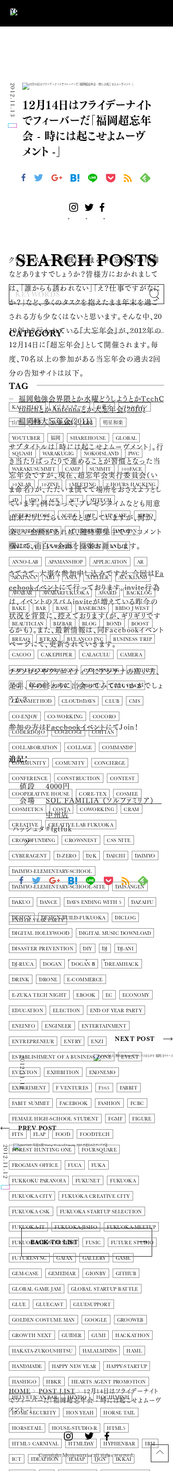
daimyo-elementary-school (52, 871)
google (96, 1320)
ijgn (100, 1459)
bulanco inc (85, 639)
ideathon (45, 1459)
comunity (70, 763)
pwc (133, 454)
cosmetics (27, 809)
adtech (101, 500)
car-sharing (102, 670)
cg (16, 686)
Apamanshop (65, 562)
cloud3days (78, 701)
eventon (24, 1072)
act (74, 500)
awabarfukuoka (66, 593)
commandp (117, 748)
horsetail (27, 1428)
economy (135, 995)
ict (16, 1459)
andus (91, 546)
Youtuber (26, 438)
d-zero (66, 856)
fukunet (87, 1181)
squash (22, 454)
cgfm (36, 686)
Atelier (97, 577)
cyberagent (29, 856)
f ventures (72, 1088)
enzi (97, 1041)
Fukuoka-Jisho (76, 1227)
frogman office (35, 1165)
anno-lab (25, 562)
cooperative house (40, 794)
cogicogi (68, 732)
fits (18, 1134)
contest (122, 778)
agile (69, 515)
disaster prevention (42, 949)
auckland (132, 577)
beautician (27, 624)
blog (89, 624)
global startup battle (104, 1289)
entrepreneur (33, 1041)
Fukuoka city (32, 1196)
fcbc (137, 1103)
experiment (29, 1088)
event (130, 1057)
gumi (98, 1335)
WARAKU (63, 423)
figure (142, 1119)
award (107, 593)
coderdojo (28, 732)
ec (109, 995)
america (24, 546)
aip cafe (115, 515)
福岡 (56, 438)
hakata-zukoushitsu (42, 1351)
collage (79, 748)
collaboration (35, 748)
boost (140, 624)
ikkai (123, 1459)
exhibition (63, 1072)
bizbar (62, 624)
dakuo (21, 902)
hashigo (24, 1382)
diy (87, 949)
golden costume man (43, 1320)
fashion (109, 1103)
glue (19, 1304)
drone (48, 980)
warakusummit (33, 469)
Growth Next (32, 1335)
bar (41, 608)
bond (114, 624)
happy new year (74, 1366)
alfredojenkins (35, 531)
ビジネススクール (69, 407)
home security (34, 1413)
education (27, 1011)
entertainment (104, 1026)
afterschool (31, 515)
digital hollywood (40, 933)
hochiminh (112, 1397)
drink (20, 980)
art (50, 577)
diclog (125, 918)
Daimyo (145, 856)
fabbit (129, 1088)
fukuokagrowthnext (44, 1243)
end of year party (116, 1011)
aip (90, 515)
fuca (75, 1165)
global (126, 438)
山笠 (17, 423)
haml (134, 1351)
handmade (27, 1366)
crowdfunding (33, 840)
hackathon (132, 1335)
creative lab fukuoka (81, 825)
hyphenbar (119, 1444)
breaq (21, 639)
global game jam (36, 1289)
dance (48, 902)
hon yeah (80, 1413)
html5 (116, 1428)
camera (131, 655)
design (21, 918)
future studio (132, 1243)
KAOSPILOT (27, 407)
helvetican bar (35, 1397)
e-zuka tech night (39, 995)
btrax (48, 639)
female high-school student (55, 1119)
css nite (119, 840)
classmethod (32, 701)
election (66, 1011)
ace (54, 500)
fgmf (115, 1119)
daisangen (130, 887)
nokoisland (101, 454)
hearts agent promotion (108, 1382)
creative (25, 825)
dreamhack (122, 964)
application (110, 562)
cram (131, 809)
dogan (52, 964)
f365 (104, 1088)
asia (71, 577)
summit (100, 469)
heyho (76, 1397)
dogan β (83, 964)
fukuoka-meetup (131, 1227)
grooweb (130, 1320)
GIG (128, 354)
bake (19, 608)
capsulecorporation (43, 670)
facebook (73, 1103)
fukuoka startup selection (101, 1212)
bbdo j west (132, 608)
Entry (72, 1041)
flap (39, 1134)
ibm (150, 1444)
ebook (85, 995)
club (112, 701)
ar (140, 562)
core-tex (92, 794)
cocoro (104, 717)
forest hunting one (42, 1150)
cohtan (103, 732)
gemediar (62, 1274)
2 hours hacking (131, 485)
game (123, 1258)
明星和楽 (113, 423)
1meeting (82, 485)
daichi (115, 856)
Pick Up (30, 354)
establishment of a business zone (61, 1057)
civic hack (126, 686)
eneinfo (23, 1026)
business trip (132, 639)
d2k (91, 856)
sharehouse (88, 438)
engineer (58, 1026)
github (126, 1274)
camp (72, 469)
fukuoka (123, 1181)
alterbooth (86, 531)
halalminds (100, 1351)
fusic (93, 1243)
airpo (145, 515)
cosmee (127, 794)
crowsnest (81, 840)
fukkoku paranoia (39, 1181)
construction (78, 778)
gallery (94, 1258)
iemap (77, 1459)
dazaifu (142, 902)
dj (105, 949)
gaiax (64, 1258)
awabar (22, 593)
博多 (37, 423)
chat (61, 686)
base (62, 608)
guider (72, 1335)
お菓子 (104, 407)
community (29, 763)
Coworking (97, 809)
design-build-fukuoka (73, 918)
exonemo (102, 1072)
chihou (89, 686)
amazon (125, 531)
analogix (59, 546)
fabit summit (31, 1103)
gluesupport (92, 1304)
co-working (65, 717)
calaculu (96, 655)
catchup (142, 670)
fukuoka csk (31, 1212)
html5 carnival (35, 1444)
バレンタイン (135, 407)
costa (61, 809)
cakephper (56, 655)
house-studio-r (74, 1428)
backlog (139, 593)
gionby (96, 1274)
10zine (50, 485)
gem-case (25, 1274)
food (63, 1134)
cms (134, 701)
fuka (98, 1165)
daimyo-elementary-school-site (59, 887)
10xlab (21, 485)
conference (29, 778)
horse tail (119, 1413)
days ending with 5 (94, 902)
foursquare (99, 1150)
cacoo (21, 655)
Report (83, 354)
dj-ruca (22, 964)
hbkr (54, 1382)
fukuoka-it (28, 1227)
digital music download (115, 933)
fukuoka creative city (96, 1196)
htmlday (81, 1444)
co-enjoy (25, 717)
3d (15, 500)
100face (131, 469)
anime (118, 546)
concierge (110, 763)
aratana (23, 577)
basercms (92, 608)
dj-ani (126, 949)
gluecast (50, 1304)
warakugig (58, 454)
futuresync (29, 1258)
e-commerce (84, 980)
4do (33, 500)
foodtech (95, 1134)
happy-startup (126, 1366)
